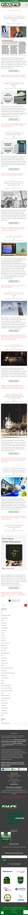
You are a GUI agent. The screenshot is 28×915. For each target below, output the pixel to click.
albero (25, 457)
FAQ (2, 655)
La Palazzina (3, 660)
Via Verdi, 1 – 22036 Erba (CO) (14, 798)
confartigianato (11, 228)
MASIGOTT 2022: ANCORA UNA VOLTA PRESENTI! (14, 84)
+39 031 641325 (15, 777)
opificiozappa (23, 76)
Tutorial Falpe (4, 710)
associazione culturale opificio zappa (8, 386)
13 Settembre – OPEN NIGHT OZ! (14, 237)
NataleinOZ (3, 675)
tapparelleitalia (19, 174)
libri (19, 594)
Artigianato (12, 76)
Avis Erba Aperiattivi (5, 615)
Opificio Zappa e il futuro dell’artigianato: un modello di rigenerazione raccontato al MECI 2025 (14, 18)
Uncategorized (4, 713)
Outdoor (3, 680)
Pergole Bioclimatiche (6, 685)
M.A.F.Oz (3, 665)
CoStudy (24, 336)
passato (22, 125)
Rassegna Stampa (5, 695)
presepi (7, 518)
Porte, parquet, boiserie (6, 688)
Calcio (2, 620)
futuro (10, 125)
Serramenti (3, 700)
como (6, 228)
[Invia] (25, 605)
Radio (2, 693)
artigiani (16, 76)
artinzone (8, 336)
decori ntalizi (21, 459)
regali (10, 518)
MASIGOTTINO (17, 125)
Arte (2, 612)
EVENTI (8, 337)
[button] (26, 4)
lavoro (7, 230)
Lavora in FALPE (4, 663)
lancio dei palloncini (4, 460)
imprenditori (3, 230)
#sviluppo (8, 76)
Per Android (11, 850)
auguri (14, 459)
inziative (8, 388)
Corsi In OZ (3, 630)
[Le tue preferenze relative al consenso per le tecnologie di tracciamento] (2, 913)
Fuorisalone (3, 658)
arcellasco (21, 385)
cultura (19, 76)
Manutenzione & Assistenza (7, 668)
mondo (2, 174)
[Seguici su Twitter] (13, 864)
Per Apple (17, 850)
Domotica (3, 638)
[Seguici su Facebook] (8, 864)
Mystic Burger (19, 337)
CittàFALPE (24, 123)
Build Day (14, 336)
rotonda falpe (3, 461)
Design (2, 635)
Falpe (7, 125)
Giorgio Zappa (20, 88)
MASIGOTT (13, 125)
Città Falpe (3, 625)
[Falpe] (11, 4)
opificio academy (4, 287)
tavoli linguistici (13, 339)
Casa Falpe (3, 623)
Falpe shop (3, 650)
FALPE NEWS (4, 648)
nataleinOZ (17, 460)
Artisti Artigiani (10, 459)
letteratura (9, 594)
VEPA (2, 715)
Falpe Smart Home (5, 653)
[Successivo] (18, 601)
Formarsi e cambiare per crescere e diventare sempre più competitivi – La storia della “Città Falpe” (14, 183)
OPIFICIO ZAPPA (4, 678)
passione (15, 230)
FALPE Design (4, 645)
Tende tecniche (4, 708)
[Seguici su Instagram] (10, 864)
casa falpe (23, 227)
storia (6, 126)
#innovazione (3, 76)
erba (5, 125)
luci (9, 460)
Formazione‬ (22, 228)
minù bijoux (15, 337)
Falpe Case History (5, 643)
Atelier (11, 336)
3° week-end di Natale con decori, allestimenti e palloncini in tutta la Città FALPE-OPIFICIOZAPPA (14, 396)
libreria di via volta (14, 594)
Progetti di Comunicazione (7, 690)
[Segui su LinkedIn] (17, 864)
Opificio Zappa (7, 339)
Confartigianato (4, 628)
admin (20, 23)
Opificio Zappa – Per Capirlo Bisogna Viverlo (14, 294)
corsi (21, 285)
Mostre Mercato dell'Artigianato (8, 673)
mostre (20, 517)
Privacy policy (14, 912)
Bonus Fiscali (4, 618)
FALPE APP (3, 640)
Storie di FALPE (4, 703)
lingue (11, 388)
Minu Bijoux (3, 670)
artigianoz (7, 517)
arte (5, 336)
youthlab (2, 596)
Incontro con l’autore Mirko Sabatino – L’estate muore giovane (14, 526)
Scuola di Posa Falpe (5, 698)
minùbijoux (12, 460)
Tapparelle (3, 705)
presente (2, 126)
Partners (3, 683)
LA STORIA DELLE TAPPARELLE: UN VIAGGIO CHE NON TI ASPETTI (14, 133)
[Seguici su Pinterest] (15, 864)
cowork (2, 337)
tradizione (9, 126)
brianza (16, 386)
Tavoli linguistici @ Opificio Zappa (14, 346)
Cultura (2, 633)
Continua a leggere (14, 70)
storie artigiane (9, 174)
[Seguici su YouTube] (19, 864)
